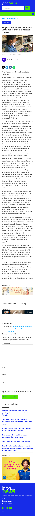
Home (3, 18)
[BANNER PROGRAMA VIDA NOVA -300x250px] (16, 479)
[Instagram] (7, 508)
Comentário (6, 343)
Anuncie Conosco (7, 503)
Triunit (3, 511)
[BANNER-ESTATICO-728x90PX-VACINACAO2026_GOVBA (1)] (17, 314)
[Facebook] (3, 508)
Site (3, 382)
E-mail (4, 374)
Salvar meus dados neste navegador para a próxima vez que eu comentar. (16, 392)
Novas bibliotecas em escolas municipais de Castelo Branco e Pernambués (19, 329)
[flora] (17, 294)
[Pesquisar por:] (13, 8)
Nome (4, 367)
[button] (33, 14)
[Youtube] (10, 508)
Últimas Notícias (12, 18)
